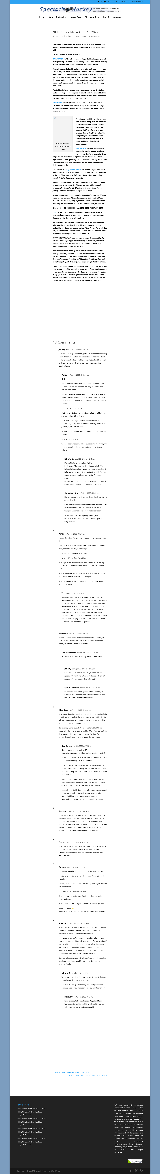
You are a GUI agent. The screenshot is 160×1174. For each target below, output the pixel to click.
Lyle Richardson (61, 36)
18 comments (94, 36)
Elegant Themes (33, 1171)
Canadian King (71, 493)
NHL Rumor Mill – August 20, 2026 (31, 1128)
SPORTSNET (57, 103)
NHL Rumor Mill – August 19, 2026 (31, 1138)
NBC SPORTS (81, 148)
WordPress (55, 1171)
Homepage (116, 17)
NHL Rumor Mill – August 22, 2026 (31, 1108)
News (117, 2)
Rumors (110, 2)
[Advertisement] (123, 71)
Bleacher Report (75, 17)
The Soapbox (125, 2)
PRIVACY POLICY (137, 2)
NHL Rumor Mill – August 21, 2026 (31, 1118)
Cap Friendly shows (73, 169)
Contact (106, 17)
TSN (54, 212)
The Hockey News (92, 17)
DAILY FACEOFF (59, 59)
